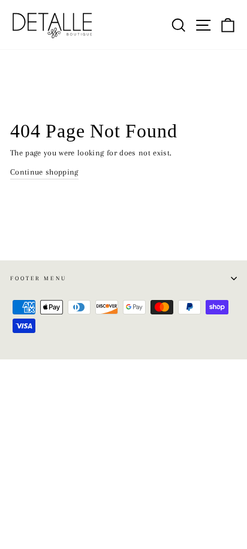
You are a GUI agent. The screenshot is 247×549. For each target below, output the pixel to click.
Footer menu (38, 278)
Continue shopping (44, 171)
